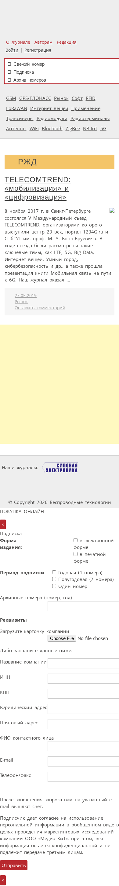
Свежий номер (29, 64)
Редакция (67, 42)
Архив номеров (29, 80)
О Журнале (18, 42)
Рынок (61, 98)
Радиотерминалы (90, 118)
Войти (11, 50)
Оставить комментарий (40, 308)
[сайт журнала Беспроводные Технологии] (77, 479)
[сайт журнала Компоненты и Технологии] (40, 479)
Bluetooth (52, 128)
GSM (11, 98)
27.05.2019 (26, 295)
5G (103, 128)
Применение (85, 108)
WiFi (34, 128)
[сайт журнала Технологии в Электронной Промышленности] (99, 467)
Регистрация (37, 50)
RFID (91, 98)
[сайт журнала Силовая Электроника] (60, 467)
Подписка (23, 72)
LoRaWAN (16, 108)
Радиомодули (52, 118)
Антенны (16, 128)
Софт (77, 98)
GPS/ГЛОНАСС (35, 98)
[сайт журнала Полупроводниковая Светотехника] (43, 491)
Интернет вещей (49, 108)
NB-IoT (90, 128)
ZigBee (73, 128)
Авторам (43, 42)
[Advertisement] (59, 384)
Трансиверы (20, 118)
